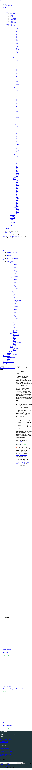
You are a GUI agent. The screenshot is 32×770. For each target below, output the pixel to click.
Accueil (2, 368)
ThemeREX (2, 767)
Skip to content (4, 0)
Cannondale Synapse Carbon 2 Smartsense (14, 689)
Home (3, 236)
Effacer (21, 441)
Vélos (11, 236)
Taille (17, 441)
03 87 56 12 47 (4, 742)
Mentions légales (4, 748)
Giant (22, 462)
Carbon (18, 462)
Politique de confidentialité (7, 751)
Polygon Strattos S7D (9, 725)
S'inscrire (20, 763)
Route (23, 463)
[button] (4, 9)
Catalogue (7, 236)
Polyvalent (18, 463)
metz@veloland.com (21, 455)
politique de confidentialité (7, 765)
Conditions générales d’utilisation (5, 754)
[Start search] (18, 366)
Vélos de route (17, 236)
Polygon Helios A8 (8, 652)
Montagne (26, 462)
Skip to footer (11, 0)
